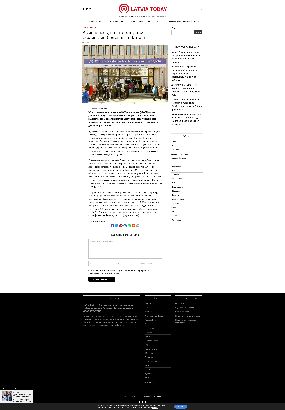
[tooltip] (83, 8)
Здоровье (175, 162)
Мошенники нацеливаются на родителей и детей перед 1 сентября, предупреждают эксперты (186, 119)
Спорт (174, 208)
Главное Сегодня (178, 158)
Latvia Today (156, 396)
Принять (181, 406)
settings (155, 408)
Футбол (174, 212)
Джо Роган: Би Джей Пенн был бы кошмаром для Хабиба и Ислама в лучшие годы (185, 89)
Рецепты (175, 203)
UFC (173, 146)
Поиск (174, 28)
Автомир (175, 150)
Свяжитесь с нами (182, 312)
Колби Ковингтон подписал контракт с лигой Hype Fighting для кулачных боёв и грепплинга (186, 104)
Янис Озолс (102, 108)
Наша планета (177, 187)
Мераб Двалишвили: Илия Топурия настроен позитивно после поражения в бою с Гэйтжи (186, 56)
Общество (175, 191)
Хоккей (174, 216)
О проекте (179, 303)
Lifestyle (174, 141)
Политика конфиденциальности (188, 316)
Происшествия (177, 199)
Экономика (176, 220)
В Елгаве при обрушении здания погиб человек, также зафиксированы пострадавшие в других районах (186, 73)
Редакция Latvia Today (184, 308)
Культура (175, 174)
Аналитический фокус (180, 154)
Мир (173, 183)
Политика (175, 195)
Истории (174, 170)
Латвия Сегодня (89, 27)
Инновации (176, 166)
